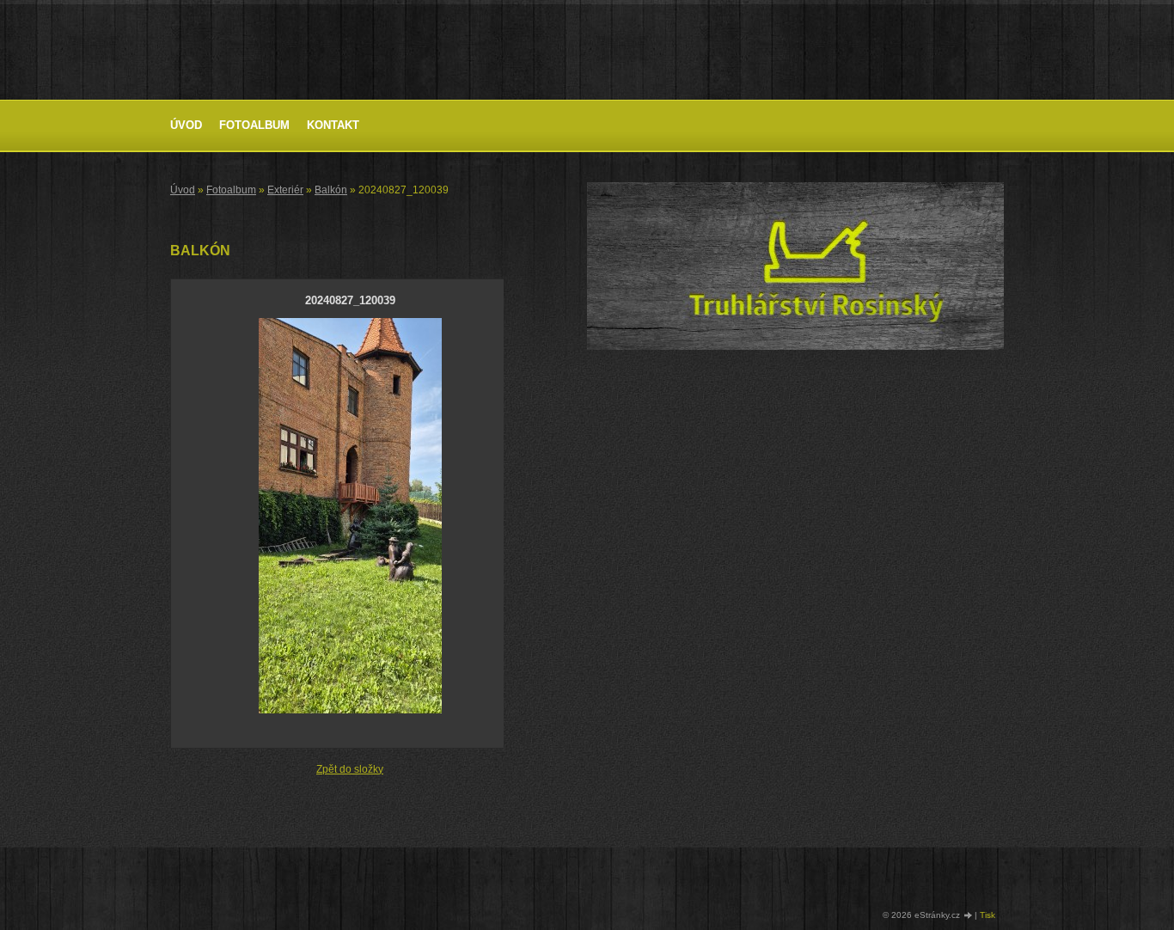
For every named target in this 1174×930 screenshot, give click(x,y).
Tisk (987, 915)
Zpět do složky (349, 769)
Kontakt (333, 125)
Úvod (186, 125)
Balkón (331, 190)
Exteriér (285, 190)
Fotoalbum (254, 125)
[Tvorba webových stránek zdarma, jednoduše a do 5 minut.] (969, 916)
